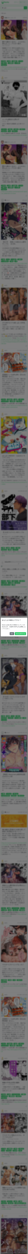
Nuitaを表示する (20, 633)
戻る (12, 633)
